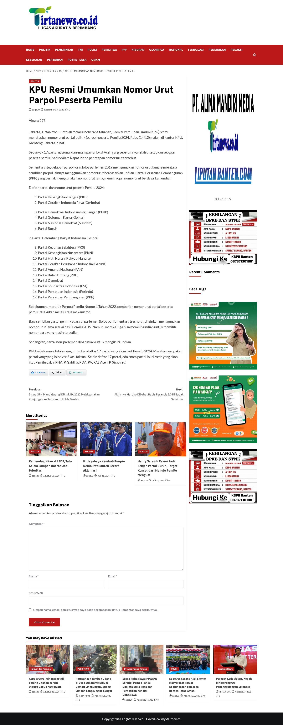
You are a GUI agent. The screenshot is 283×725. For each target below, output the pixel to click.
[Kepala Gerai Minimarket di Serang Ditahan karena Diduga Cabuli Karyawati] (48, 659)
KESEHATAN (34, 60)
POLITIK (44, 50)
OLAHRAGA (156, 50)
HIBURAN (137, 50)
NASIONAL (176, 50)
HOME (30, 50)
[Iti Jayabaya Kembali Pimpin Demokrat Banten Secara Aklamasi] (106, 439)
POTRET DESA (77, 60)
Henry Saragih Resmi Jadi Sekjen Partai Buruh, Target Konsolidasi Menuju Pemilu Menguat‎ (158, 468)
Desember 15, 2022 (54, 109)
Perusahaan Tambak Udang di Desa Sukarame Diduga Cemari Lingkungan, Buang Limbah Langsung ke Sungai (94, 685)
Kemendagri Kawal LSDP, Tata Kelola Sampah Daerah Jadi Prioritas (50, 466)
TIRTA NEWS (84, 696)
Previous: (64, 394)
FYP (124, 50)
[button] (254, 54)
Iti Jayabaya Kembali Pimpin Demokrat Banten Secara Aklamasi (104, 466)
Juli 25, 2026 (158, 480)
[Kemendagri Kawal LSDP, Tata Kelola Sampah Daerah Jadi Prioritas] (51, 439)
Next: (149, 394)
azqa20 (36, 109)
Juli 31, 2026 (104, 476)
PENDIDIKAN (217, 50)
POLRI (174, 669)
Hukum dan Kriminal (41, 669)
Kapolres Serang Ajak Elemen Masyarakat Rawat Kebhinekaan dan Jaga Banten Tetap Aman (188, 685)
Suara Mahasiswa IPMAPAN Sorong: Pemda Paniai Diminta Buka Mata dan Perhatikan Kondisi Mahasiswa (139, 687)
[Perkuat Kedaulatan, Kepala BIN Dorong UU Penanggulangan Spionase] (235, 659)
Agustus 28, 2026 (51, 691)
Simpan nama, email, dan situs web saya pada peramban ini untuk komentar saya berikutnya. (95, 609)
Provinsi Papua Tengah (135, 669)
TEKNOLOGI (196, 50)
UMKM (95, 60)
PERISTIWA (109, 50)
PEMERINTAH (64, 50)
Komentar (36, 523)
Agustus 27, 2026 (145, 700)
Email (112, 576)
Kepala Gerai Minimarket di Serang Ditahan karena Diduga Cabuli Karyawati (46, 683)
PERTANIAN (55, 60)
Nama (34, 576)
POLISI (92, 50)
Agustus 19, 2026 (51, 476)
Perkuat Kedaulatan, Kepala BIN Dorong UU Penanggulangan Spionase (234, 683)
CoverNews (154, 719)
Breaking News (225, 669)
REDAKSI (237, 50)
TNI (80, 50)
